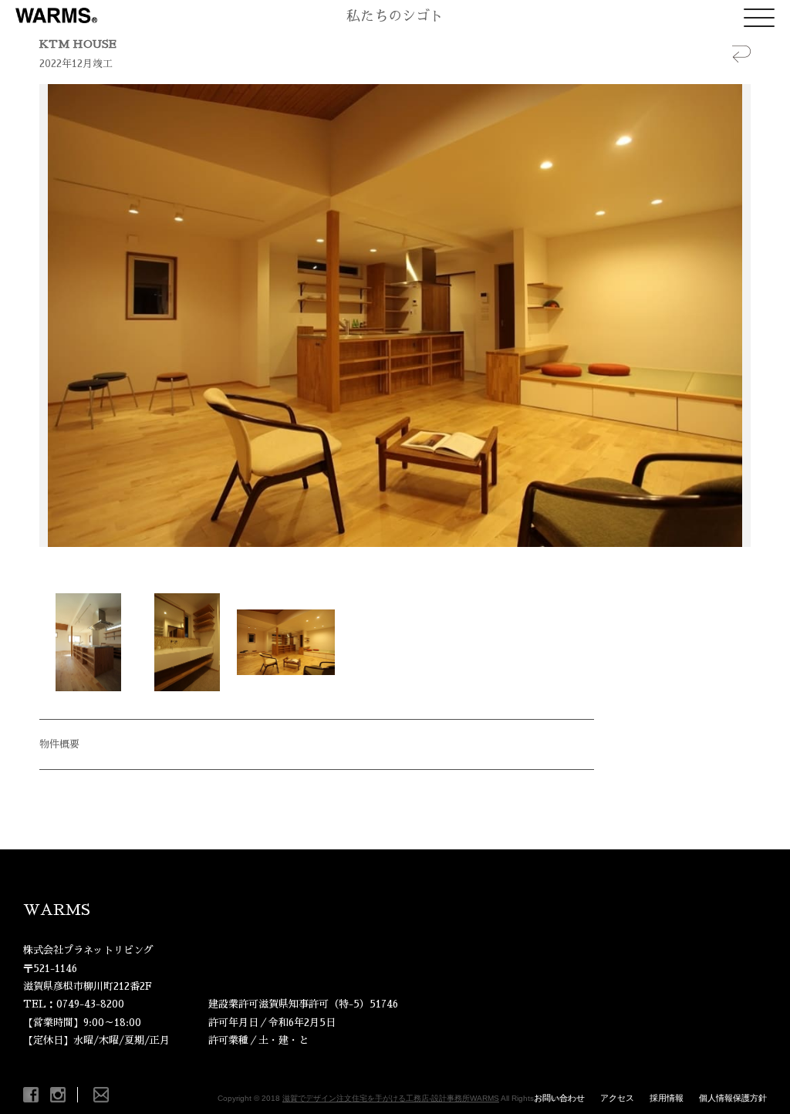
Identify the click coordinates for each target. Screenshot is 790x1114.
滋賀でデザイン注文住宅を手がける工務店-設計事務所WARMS (390, 1098)
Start (389, 566)
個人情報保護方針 (733, 1097)
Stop (401, 566)
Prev (59, 315)
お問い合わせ (559, 1097)
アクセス (617, 1097)
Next (730, 315)
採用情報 (667, 1097)
